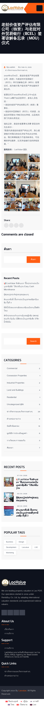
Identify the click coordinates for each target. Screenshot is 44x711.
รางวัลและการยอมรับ (16, 441)
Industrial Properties (15, 383)
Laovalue (25, 547)
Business (9, 542)
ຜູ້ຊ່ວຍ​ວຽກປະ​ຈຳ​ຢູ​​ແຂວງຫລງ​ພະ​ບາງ (16, 294)
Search (33, 341)
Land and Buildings (15, 390)
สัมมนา (10, 448)
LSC (36, 547)
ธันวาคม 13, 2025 (25, 67)
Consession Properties (17, 376)
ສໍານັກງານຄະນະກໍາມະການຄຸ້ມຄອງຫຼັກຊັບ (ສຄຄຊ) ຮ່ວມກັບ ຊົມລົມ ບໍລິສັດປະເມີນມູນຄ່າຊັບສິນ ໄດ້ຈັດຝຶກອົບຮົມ (21, 318)
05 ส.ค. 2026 (22, 493)
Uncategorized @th (15, 404)
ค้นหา (7, 249)
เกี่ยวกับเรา (9, 629)
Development (11, 547)
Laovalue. (22, 690)
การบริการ (9, 633)
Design (21, 542)
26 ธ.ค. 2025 (22, 506)
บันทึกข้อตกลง (13, 426)
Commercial (12, 368)
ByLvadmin (11, 67)
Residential (11, 397)
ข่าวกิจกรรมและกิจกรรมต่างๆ (16, 70)
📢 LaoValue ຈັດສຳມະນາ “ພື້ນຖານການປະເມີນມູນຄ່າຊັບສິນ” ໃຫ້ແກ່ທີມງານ (27, 483)
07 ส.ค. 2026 (22, 475)
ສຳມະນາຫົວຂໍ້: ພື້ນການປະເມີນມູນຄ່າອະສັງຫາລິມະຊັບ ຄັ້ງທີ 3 (27, 512)
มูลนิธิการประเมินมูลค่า (17, 433)
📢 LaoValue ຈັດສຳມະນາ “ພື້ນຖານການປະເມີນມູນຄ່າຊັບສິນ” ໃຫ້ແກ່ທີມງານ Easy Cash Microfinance (21, 286)
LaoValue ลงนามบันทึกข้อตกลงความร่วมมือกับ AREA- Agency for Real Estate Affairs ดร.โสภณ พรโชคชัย (22, 654)
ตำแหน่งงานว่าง (14, 419)
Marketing (10, 552)
